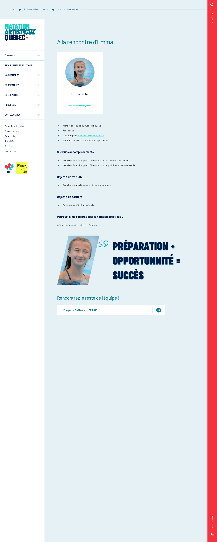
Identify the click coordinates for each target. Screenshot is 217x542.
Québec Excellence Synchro (79, 105)
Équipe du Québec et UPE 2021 (36, 9)
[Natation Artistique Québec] (21, 32)
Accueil (11, 9)
